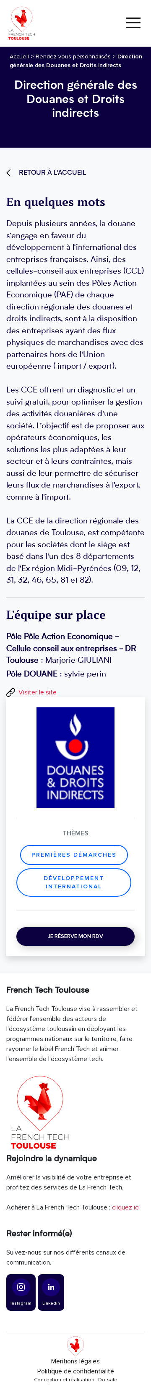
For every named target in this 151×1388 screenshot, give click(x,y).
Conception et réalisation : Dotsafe (75, 1380)
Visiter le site (37, 692)
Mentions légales (75, 1361)
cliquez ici (126, 1207)
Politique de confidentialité (75, 1371)
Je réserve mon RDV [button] (75, 936)
